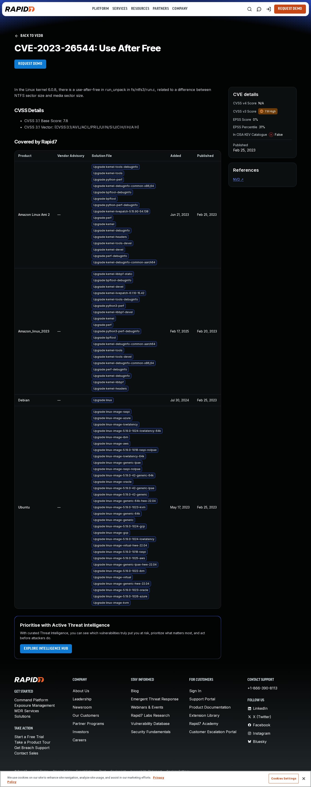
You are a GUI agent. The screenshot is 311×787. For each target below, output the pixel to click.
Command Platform (31, 700)
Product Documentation (210, 707)
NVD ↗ (238, 179)
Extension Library (204, 715)
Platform (100, 9)
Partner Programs (88, 723)
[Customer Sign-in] (269, 9)
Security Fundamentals (151, 731)
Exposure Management (34, 705)
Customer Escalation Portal (212, 731)
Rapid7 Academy (203, 723)
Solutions (22, 716)
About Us (81, 691)
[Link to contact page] (259, 9)
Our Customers (86, 715)
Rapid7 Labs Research (150, 715)
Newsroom (82, 707)
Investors (81, 731)
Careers (79, 740)
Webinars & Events (147, 707)
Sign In (195, 691)
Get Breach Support (31, 747)
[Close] (304, 779)
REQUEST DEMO (30, 64)
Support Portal (202, 699)
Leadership (82, 699)
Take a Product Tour (32, 742)
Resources (140, 9)
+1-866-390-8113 (262, 688)
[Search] (249, 9)
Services (119, 9)
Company (180, 9)
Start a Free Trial (29, 736)
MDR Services (26, 711)
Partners (161, 9)
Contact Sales (26, 753)
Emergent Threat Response (154, 699)
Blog (135, 691)
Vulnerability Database (150, 723)
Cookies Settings (283, 778)
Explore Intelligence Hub (46, 649)
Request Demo (290, 9)
